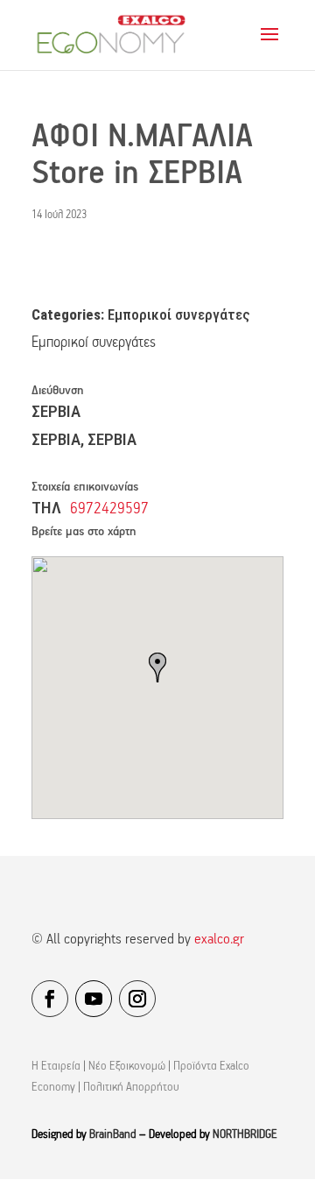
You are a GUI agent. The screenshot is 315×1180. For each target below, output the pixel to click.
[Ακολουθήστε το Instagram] (137, 998)
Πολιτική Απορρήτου (131, 1087)
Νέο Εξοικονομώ (126, 1066)
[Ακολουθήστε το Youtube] (93, 998)
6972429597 (109, 509)
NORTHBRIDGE (245, 1134)
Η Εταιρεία (56, 1066)
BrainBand (112, 1134)
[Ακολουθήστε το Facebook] (50, 998)
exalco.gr (219, 940)
